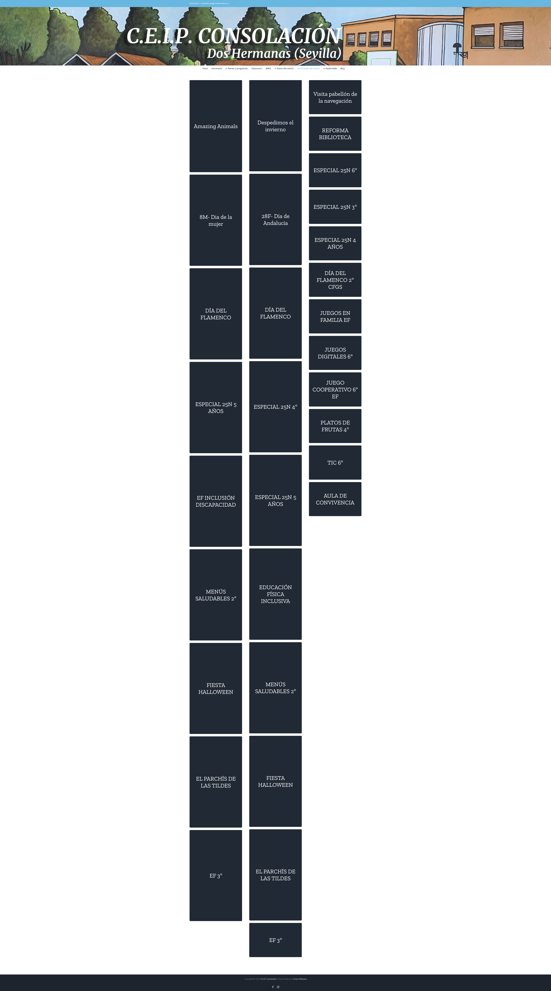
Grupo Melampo (300, 979)
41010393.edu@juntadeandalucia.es (215, 3)
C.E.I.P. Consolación (268, 979)
